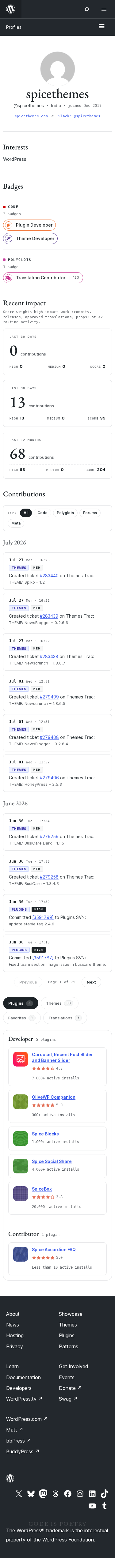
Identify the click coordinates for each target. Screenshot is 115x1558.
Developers (19, 1388)
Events (67, 1377)
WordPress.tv (24, 1399)
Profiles (13, 27)
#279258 (49, 876)
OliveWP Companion (53, 1097)
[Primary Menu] (101, 26)
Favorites (20, 1017)
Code (42, 512)
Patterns (68, 1346)
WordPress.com (27, 1419)
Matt (14, 1430)
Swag (68, 1399)
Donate (70, 1388)
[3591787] (43, 957)
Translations (63, 1017)
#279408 (49, 737)
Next (91, 982)
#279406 (49, 777)
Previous (28, 982)
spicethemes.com (32, 116)
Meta (16, 523)
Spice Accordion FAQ (54, 1249)
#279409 (49, 696)
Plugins (19, 1003)
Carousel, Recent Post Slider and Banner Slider (62, 1057)
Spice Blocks (45, 1133)
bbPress (18, 1441)
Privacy (14, 1346)
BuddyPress (23, 1451)
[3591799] (43, 917)
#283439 (49, 616)
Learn (12, 1366)
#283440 (49, 575)
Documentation (23, 1377)
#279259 (49, 836)
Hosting (15, 1335)
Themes (58, 1003)
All (26, 512)
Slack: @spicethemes (79, 116)
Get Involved (73, 1366)
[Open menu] (105, 9)
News (12, 1325)
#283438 (49, 656)
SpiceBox (42, 1188)
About (13, 1314)
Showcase (70, 1314)
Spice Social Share (52, 1161)
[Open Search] (86, 9)
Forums (90, 512)
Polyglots (65, 512)
